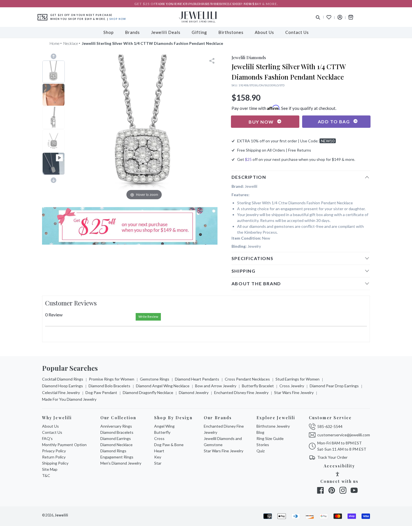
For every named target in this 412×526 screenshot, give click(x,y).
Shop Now (117, 18)
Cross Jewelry (291, 385)
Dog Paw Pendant (101, 392)
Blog (260, 432)
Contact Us (52, 432)
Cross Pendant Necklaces (247, 379)
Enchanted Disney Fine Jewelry (241, 392)
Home (55, 43)
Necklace (70, 43)
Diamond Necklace (116, 444)
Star (157, 463)
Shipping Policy (55, 463)
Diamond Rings (113, 450)
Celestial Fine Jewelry (61, 392)
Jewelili (61, 515)
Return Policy (54, 457)
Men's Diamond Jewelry (120, 463)
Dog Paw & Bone (169, 444)
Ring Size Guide (270, 438)
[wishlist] (328, 17)
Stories (262, 444)
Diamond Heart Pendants (197, 379)
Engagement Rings (116, 457)
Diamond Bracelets (116, 432)
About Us (50, 426)
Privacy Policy (54, 450)
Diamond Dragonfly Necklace (148, 392)
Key (157, 457)
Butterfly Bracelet (258, 385)
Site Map (49, 469)
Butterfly (162, 432)
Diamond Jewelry (194, 392)
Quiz (260, 450)
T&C (46, 475)
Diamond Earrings (115, 438)
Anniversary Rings (116, 426)
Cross (159, 438)
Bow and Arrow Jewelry (215, 385)
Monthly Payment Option (64, 444)
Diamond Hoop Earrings (62, 385)
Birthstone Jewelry (273, 426)
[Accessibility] (337, 474)
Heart (159, 450)
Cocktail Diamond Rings (62, 379)
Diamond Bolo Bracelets (109, 385)
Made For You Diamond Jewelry (69, 399)
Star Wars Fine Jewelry (294, 392)
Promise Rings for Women (111, 379)
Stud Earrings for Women (298, 379)
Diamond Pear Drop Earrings (334, 385)
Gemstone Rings (154, 379)
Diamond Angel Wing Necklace (162, 385)
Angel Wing (164, 426)
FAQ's (47, 438)
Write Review (148, 316)
